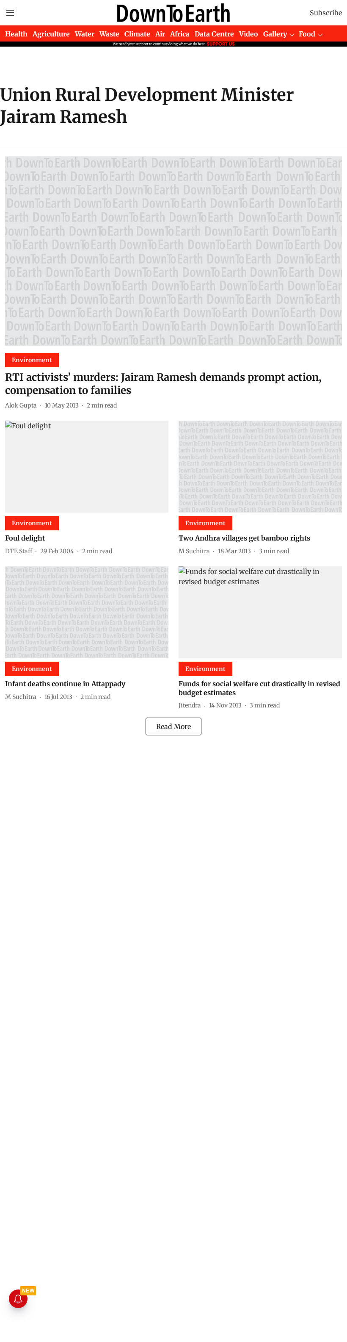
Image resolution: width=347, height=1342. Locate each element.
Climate (137, 34)
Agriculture (51, 34)
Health (16, 34)
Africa (180, 34)
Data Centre (214, 34)
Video (248, 34)
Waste (109, 34)
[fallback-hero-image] (173, 251)
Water (84, 34)
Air (160, 34)
